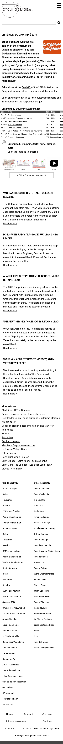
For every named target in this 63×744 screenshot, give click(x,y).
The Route (7, 429)
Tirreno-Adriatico (41, 516)
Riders (5, 433)
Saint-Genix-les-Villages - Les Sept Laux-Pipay (27, 464)
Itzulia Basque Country (44, 528)
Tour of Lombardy (10, 698)
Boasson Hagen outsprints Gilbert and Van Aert (28, 425)
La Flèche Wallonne (11, 670)
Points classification (11, 516)
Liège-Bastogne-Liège (12, 676)
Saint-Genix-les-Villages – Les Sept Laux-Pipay (27, 134)
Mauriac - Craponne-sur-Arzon (20, 118)
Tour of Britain (40, 568)
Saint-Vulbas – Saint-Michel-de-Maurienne (25, 131)
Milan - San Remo (10, 624)
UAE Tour (38, 505)
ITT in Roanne (9, 453)
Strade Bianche (9, 619)
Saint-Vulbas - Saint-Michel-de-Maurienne (24, 460)
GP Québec (7, 687)
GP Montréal (8, 693)
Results (6, 505)
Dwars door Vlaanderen (13, 641)
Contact (9, 728)
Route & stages (9, 488)
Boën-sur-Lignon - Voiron (15, 456)
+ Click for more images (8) (32, 175)
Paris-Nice (39, 511)
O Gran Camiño (41, 533)
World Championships (44, 573)
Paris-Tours (7, 704)
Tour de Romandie (42, 545)
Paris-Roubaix (8, 653)
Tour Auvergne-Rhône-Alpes (47, 551)
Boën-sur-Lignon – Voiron (18, 127)
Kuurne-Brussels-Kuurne (13, 613)
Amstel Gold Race (10, 664)
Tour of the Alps (41, 539)
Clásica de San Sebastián (14, 681)
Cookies (47, 721)
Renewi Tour (40, 562)
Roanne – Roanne (15, 124)
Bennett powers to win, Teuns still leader (24, 414)
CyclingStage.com (19, 10)
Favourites (7, 437)
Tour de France (41, 641)
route (36, 91)
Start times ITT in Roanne (16, 410)
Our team (47, 714)
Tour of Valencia (41, 488)
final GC (26, 87)
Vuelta (37, 630)
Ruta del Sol (39, 499)
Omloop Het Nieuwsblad (13, 607)
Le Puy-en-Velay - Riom (14, 449)
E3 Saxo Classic (9, 630)
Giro (36, 636)
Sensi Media (42, 735)
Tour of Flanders (9, 647)
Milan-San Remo (41, 590)
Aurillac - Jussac (14, 115)
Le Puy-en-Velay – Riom (17, 121)
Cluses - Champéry (12, 468)
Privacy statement (16, 721)
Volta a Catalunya (42, 522)
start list (53, 91)
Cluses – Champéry (16, 137)
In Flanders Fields (10, 636)
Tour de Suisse (41, 556)
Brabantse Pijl (8, 658)
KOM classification (11, 511)
